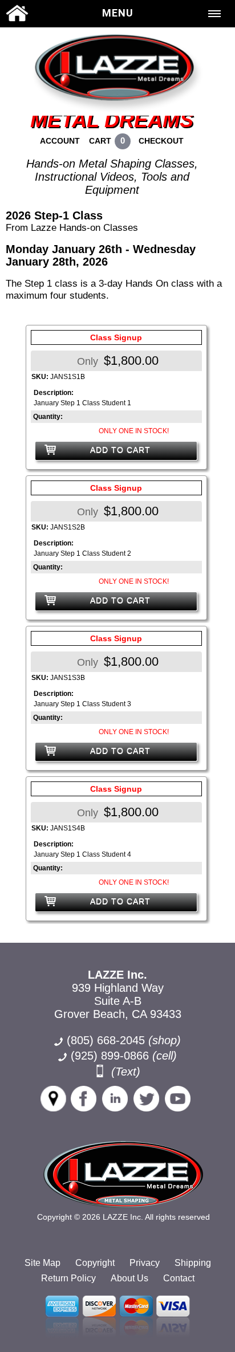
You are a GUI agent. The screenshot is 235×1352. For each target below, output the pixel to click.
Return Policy (68, 1278)
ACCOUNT (60, 140)
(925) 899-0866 (110, 1055)
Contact (179, 1278)
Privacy (144, 1263)
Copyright (95, 1263)
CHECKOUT (161, 140)
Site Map (42, 1263)
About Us (129, 1278)
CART (100, 140)
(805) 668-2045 (124, 1040)
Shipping (193, 1263)
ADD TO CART (120, 449)
